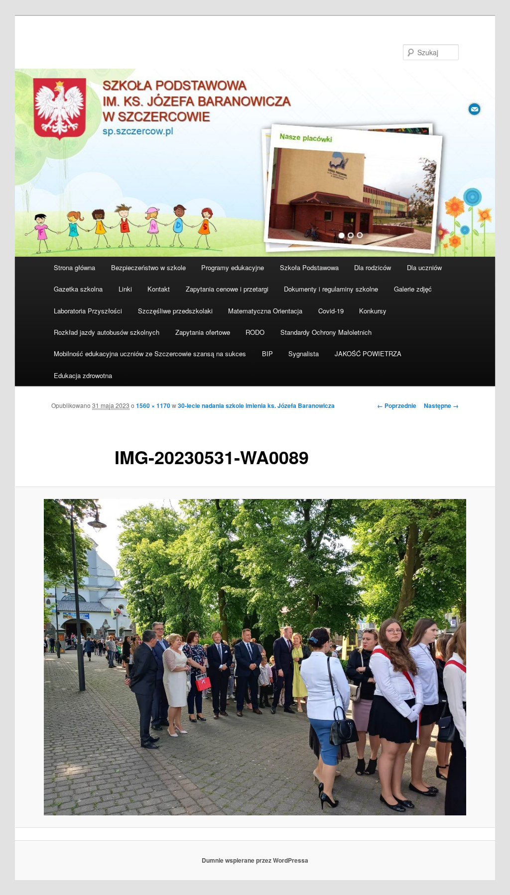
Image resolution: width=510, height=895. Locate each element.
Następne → (441, 405)
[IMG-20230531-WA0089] (255, 657)
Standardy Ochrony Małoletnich (326, 332)
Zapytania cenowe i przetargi (227, 289)
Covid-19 (331, 310)
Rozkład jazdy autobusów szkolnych (106, 332)
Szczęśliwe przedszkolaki (175, 310)
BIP (267, 353)
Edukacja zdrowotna (83, 375)
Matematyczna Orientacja (265, 310)
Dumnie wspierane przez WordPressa (255, 860)
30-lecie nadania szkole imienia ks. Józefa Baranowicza (256, 405)
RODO (255, 332)
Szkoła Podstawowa (309, 267)
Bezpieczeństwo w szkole (148, 267)
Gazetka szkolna (78, 289)
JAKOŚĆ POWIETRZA (368, 353)
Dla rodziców (372, 267)
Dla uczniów (424, 267)
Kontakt (158, 289)
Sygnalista (303, 353)
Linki (125, 289)
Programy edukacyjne (232, 267)
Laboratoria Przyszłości (88, 310)
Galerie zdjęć (413, 289)
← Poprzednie (396, 405)
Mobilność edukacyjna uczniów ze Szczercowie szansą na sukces (150, 353)
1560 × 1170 (153, 405)
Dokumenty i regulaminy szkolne (331, 289)
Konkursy (372, 310)
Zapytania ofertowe (202, 332)
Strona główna (74, 267)
